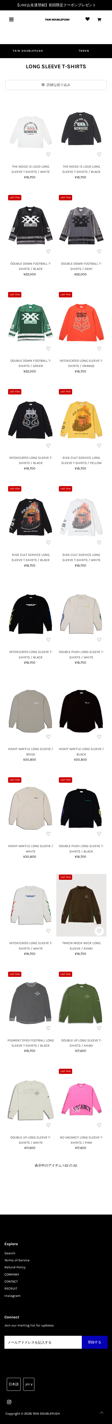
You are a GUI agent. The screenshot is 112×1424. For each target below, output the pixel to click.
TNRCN (84, 50)
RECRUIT (10, 1288)
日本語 (14, 1384)
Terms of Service (17, 1260)
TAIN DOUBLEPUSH (28, 50)
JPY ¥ (29, 1384)
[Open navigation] (11, 19)
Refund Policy (15, 1267)
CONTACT (11, 1281)
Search (9, 1253)
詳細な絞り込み (58, 85)
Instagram (12, 1296)
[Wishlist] (87, 19)
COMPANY (11, 1274)
